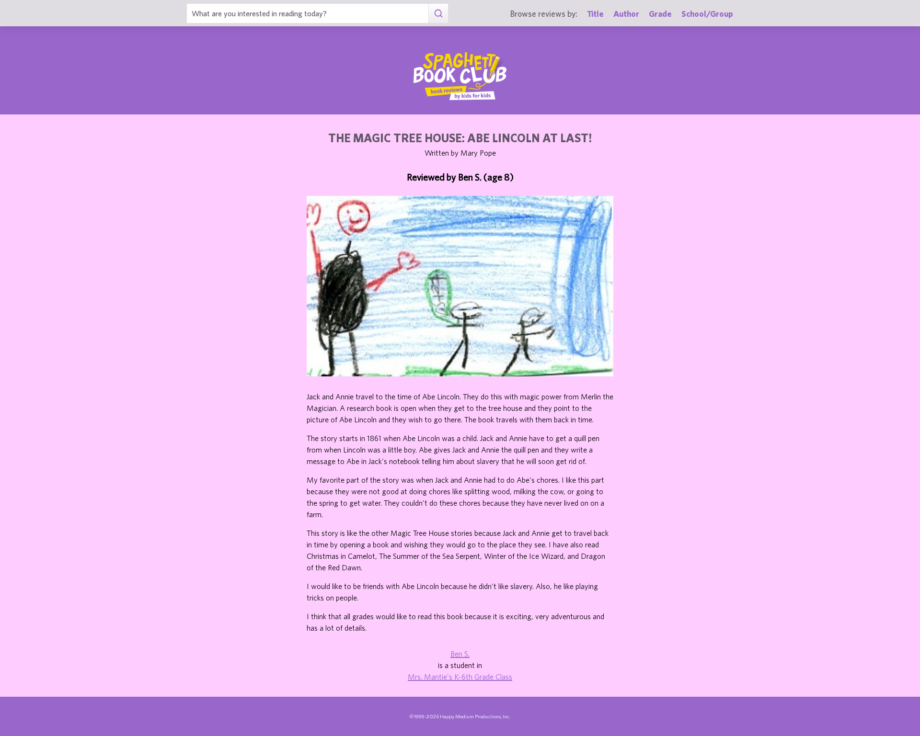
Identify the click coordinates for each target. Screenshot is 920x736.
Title (595, 14)
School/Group (707, 14)
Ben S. (460, 653)
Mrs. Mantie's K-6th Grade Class (460, 676)
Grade (660, 14)
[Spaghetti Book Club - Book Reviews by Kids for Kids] (460, 76)
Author (626, 14)
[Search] (438, 13)
